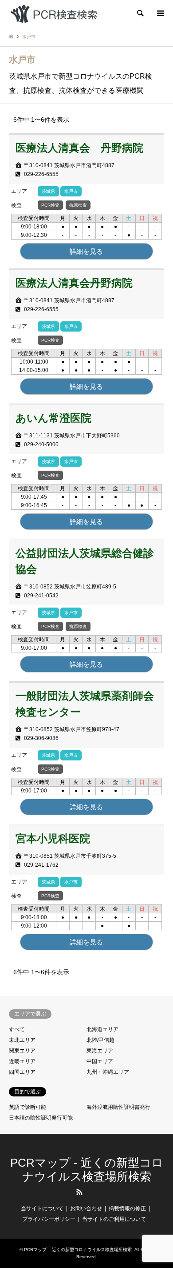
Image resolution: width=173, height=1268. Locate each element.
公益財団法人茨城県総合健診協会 (85, 561)
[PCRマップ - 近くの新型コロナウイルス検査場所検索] (53, 13)
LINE (94, 1192)
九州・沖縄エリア (107, 1072)
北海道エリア (102, 1029)
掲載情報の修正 (127, 1208)
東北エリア (22, 1040)
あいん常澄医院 (53, 418)
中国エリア (99, 1061)
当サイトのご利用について (114, 1219)
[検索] (139, 13)
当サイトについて (42, 1208)
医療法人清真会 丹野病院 (79, 148)
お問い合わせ (86, 1208)
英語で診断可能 (27, 1107)
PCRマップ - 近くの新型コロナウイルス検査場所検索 (86, 1169)
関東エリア (22, 1051)
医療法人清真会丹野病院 (74, 283)
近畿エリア (22, 1061)
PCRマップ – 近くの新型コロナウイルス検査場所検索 (78, 1249)
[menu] (159, 13)
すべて (17, 1029)
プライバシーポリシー (48, 1219)
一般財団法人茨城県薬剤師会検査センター (85, 704)
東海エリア (99, 1051)
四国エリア (22, 1072)
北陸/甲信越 (100, 1040)
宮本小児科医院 (53, 838)
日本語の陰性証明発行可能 (41, 1118)
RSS (79, 1192)
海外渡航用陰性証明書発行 (118, 1107)
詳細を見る (86, 251)
